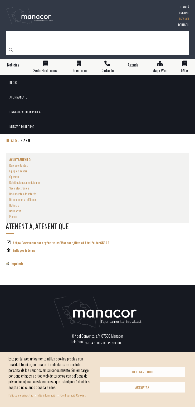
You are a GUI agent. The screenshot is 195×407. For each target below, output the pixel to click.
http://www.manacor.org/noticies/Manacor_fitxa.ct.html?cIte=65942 (61, 242)
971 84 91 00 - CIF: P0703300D (103, 342)
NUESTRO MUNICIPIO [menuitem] (22, 126)
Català (184, 6)
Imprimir (16, 263)
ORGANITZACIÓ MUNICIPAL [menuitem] (26, 111)
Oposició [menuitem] (14, 176)
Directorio (79, 70)
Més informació (46, 395)
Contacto (107, 70)
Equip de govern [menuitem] (18, 170)
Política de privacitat (21, 395)
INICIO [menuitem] (13, 82)
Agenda (133, 64)
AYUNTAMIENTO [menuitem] (19, 97)
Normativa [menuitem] (15, 210)
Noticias (13, 64)
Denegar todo (142, 371)
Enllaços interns (24, 250)
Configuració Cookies (73, 395)
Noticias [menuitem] (14, 205)
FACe (184, 70)
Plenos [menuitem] (13, 216)
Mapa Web (159, 70)
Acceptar (142, 387)
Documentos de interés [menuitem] (22, 193)
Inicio (11, 140)
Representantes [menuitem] (18, 165)
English (184, 12)
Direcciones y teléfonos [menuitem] (22, 199)
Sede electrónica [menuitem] (19, 187)
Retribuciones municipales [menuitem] (24, 182)
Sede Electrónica (45, 70)
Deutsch (183, 24)
